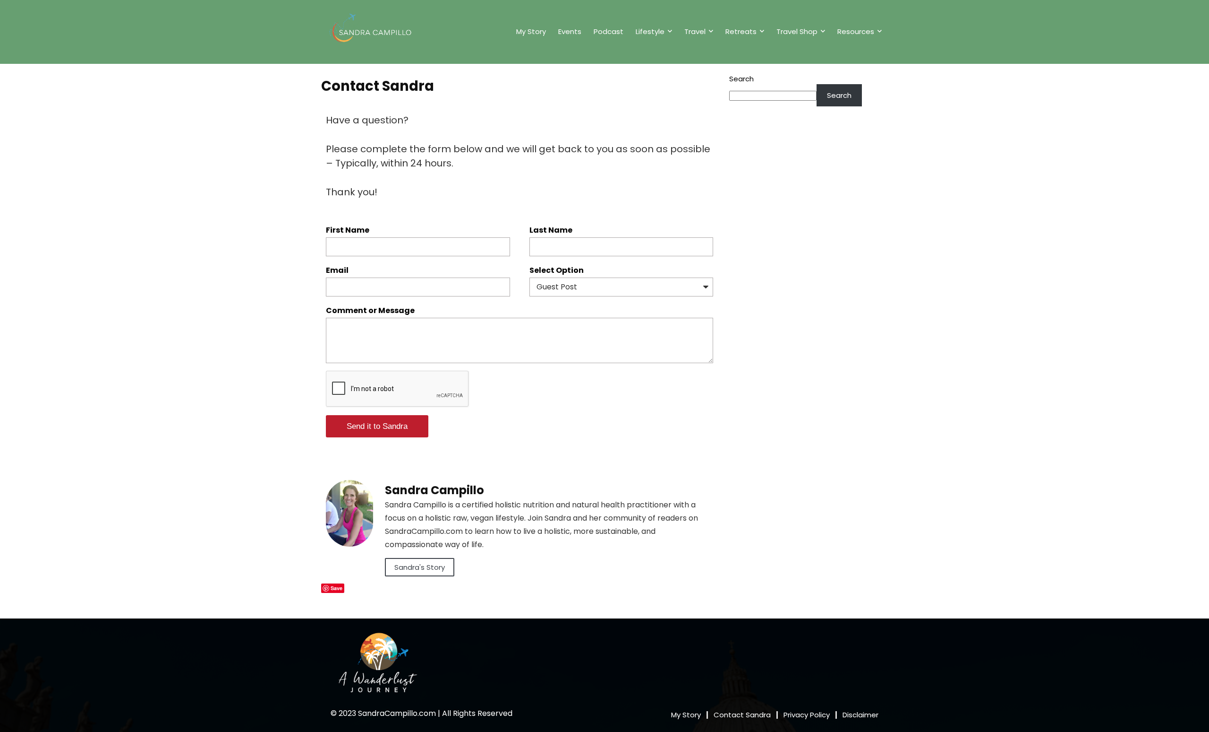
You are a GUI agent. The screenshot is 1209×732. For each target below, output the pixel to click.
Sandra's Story (419, 567)
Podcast (608, 31)
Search (741, 79)
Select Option (556, 270)
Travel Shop (796, 31)
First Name (347, 230)
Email (337, 270)
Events (569, 31)
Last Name (550, 230)
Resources (855, 31)
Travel (695, 31)
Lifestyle (650, 31)
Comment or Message (370, 310)
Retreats (741, 31)
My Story (531, 31)
